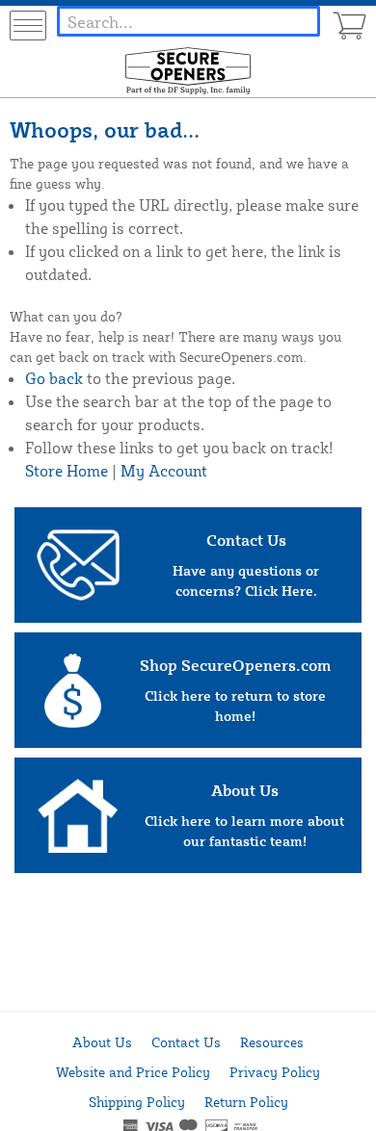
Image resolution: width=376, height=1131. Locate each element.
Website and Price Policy (133, 1072)
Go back (54, 378)
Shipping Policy (137, 1101)
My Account (164, 470)
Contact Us (186, 1042)
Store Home (66, 470)
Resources (272, 1042)
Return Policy (246, 1101)
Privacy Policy (274, 1072)
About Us (102, 1042)
